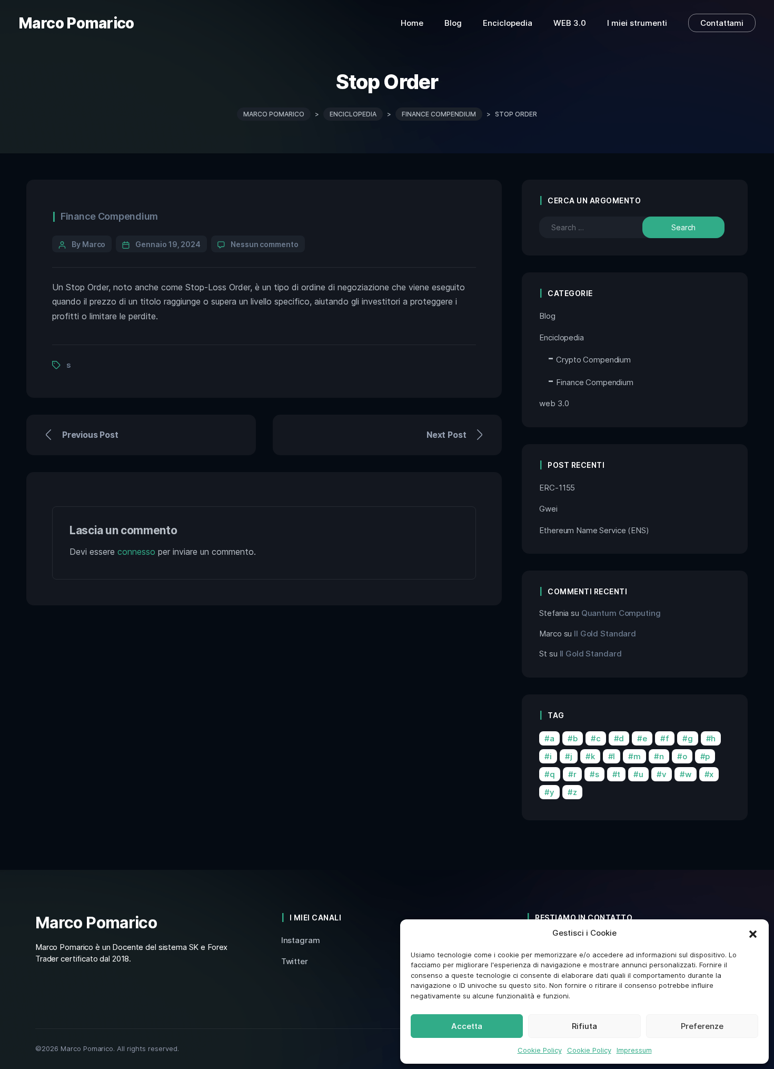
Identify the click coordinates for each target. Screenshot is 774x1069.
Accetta (466, 1026)
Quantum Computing (621, 613)
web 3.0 (554, 403)
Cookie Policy (540, 1050)
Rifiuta (584, 1026)
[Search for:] (600, 227)
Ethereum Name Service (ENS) (594, 530)
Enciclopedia (561, 337)
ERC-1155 (557, 488)
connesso (136, 551)
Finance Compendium (109, 216)
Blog (547, 316)
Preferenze (702, 1026)
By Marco (88, 244)
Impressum (634, 1050)
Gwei (548, 509)
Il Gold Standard (605, 634)
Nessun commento (265, 244)
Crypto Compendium (593, 360)
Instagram (300, 940)
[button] (753, 933)
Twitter (294, 961)
